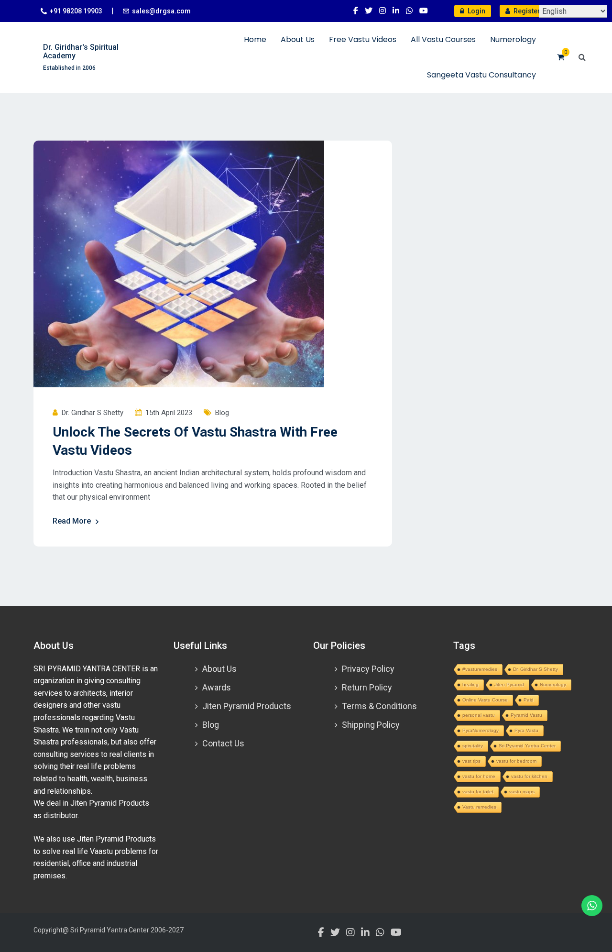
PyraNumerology (480, 730)
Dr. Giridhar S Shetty (535, 669)
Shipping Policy (371, 725)
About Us (298, 39)
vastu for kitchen (529, 776)
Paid (529, 699)
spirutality (472, 745)
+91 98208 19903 (76, 11)
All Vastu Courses (443, 39)
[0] (560, 57)
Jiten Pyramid (509, 684)
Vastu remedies (479, 807)
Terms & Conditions (379, 706)
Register (526, 11)
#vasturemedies (479, 669)
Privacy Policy (368, 669)
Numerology (513, 39)
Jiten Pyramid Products (246, 706)
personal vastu (478, 715)
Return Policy (367, 687)
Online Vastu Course (485, 699)
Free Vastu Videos (362, 39)
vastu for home (478, 776)
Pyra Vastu (526, 730)
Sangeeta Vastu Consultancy (481, 74)
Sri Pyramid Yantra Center (527, 745)
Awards (216, 687)
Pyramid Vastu (526, 715)
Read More (72, 520)
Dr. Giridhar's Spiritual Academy (81, 51)
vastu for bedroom (516, 761)
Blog (222, 412)
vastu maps (522, 791)
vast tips (471, 761)
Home (255, 39)
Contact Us (223, 743)
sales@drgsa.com (161, 11)
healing (470, 684)
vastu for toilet (477, 791)
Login (475, 11)
